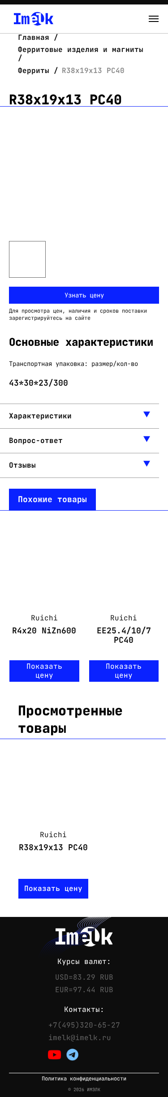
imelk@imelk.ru (79, 1037)
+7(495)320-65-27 (84, 1025)
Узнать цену (84, 295)
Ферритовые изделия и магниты (80, 49)
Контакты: (84, 1009)
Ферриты (33, 70)
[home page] (33, 19)
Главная (36, 37)
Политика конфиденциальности (84, 1078)
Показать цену (44, 671)
